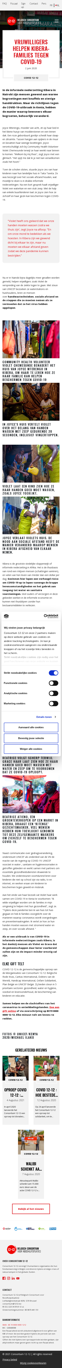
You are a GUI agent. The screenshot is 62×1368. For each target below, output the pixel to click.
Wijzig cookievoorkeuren (33, 1363)
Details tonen (44, 717)
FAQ (4, 3)
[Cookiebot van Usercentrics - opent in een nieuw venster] (44, 616)
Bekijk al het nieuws (31, 1208)
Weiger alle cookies (31, 748)
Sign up (23, 5)
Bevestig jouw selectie (31, 738)
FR (51, 5)
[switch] (53, 683)
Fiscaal (14, 3)
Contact (34, 3)
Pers (44, 3)
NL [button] (58, 5)
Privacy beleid (9, 1359)
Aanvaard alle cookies (31, 727)
